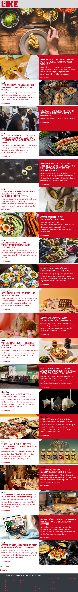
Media (59, 579)
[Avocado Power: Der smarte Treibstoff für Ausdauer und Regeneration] (58, 250)
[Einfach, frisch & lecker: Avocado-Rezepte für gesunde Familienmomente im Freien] (58, 199)
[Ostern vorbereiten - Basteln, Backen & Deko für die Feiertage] (19, 325)
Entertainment (9, 581)
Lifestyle (37, 581)
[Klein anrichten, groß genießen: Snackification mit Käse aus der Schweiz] (58, 93)
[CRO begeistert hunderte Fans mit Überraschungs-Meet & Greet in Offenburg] (19, 118)
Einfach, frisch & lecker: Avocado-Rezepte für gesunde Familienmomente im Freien (18, 193)
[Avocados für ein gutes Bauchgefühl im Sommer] (19, 224)
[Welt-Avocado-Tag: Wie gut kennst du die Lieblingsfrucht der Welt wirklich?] (19, 67)
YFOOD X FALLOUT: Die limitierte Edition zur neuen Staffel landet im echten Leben (19, 446)
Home (52, 581)
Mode (37, 587)
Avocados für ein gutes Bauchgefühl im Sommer (52, 218)
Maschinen (23, 581)
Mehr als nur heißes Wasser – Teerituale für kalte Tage (16, 395)
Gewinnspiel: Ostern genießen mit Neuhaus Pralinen (18, 294)
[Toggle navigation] (73, 4)
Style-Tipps (38, 585)
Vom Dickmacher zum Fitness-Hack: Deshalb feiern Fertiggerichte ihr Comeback (18, 345)
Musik (7, 587)
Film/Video (8, 585)
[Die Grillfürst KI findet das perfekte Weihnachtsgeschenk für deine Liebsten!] (19, 527)
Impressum (51, 579)
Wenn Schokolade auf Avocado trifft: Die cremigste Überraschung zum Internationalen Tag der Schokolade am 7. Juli (57, 166)
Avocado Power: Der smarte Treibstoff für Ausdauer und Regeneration (15, 245)
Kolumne (7, 583)
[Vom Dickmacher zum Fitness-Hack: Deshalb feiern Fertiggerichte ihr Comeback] (58, 350)
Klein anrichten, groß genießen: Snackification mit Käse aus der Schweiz (17, 87)
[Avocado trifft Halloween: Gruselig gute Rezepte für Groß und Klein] (58, 553)
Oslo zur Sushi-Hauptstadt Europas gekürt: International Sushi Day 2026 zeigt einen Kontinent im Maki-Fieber (19, 139)
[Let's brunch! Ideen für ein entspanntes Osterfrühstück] (19, 276)
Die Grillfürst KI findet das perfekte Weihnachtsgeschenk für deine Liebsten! (58, 521)
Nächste (5, 570)
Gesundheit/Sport (40, 589)
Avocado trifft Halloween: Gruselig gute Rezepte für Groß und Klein (19, 546)
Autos (22, 583)
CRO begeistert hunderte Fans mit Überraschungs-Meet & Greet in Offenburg (57, 113)
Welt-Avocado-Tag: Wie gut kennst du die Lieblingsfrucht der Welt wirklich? (57, 61)
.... (1, 570)
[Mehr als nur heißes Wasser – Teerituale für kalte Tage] (58, 402)
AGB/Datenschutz (70, 579)
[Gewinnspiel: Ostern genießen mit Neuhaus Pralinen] (58, 301)
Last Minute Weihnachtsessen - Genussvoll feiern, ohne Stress (55, 471)
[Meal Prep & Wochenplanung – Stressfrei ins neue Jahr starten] (19, 427)
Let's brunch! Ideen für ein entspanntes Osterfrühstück (55, 269)
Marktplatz (53, 589)
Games (7, 589)
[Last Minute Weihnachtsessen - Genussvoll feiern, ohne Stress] (19, 477)
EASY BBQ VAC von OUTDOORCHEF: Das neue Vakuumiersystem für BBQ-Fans (19, 495)
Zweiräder (23, 585)
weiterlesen (44, 78)
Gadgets (22, 587)
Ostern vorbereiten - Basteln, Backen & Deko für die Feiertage (55, 319)
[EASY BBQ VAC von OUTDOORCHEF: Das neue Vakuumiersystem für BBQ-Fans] (58, 502)
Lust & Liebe (38, 583)
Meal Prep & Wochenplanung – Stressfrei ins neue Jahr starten (56, 420)
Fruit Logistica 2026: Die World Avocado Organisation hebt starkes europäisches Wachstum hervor (58, 371)
